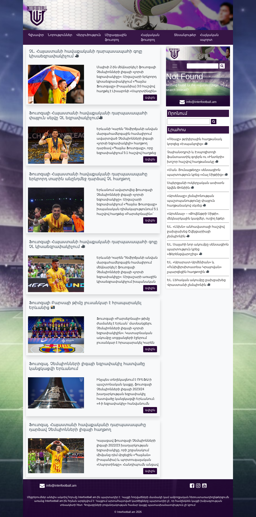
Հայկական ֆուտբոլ (150, 37)
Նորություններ (60, 35)
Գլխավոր (36, 35)
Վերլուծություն (88, 35)
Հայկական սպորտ (209, 37)
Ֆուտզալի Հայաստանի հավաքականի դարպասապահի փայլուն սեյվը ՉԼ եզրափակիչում (88, 115)
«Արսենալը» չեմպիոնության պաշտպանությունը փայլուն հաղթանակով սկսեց (191, 200)
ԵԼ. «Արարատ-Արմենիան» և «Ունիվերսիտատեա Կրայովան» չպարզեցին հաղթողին (194, 266)
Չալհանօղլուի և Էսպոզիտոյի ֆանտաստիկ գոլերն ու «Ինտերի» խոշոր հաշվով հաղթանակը (195, 156)
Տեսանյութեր (185, 35)
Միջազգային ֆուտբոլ (116, 37)
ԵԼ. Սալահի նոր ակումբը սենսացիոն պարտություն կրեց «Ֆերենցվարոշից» (198, 249)
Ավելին (150, 97)
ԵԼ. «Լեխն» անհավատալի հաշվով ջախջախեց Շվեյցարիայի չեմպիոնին (196, 231)
